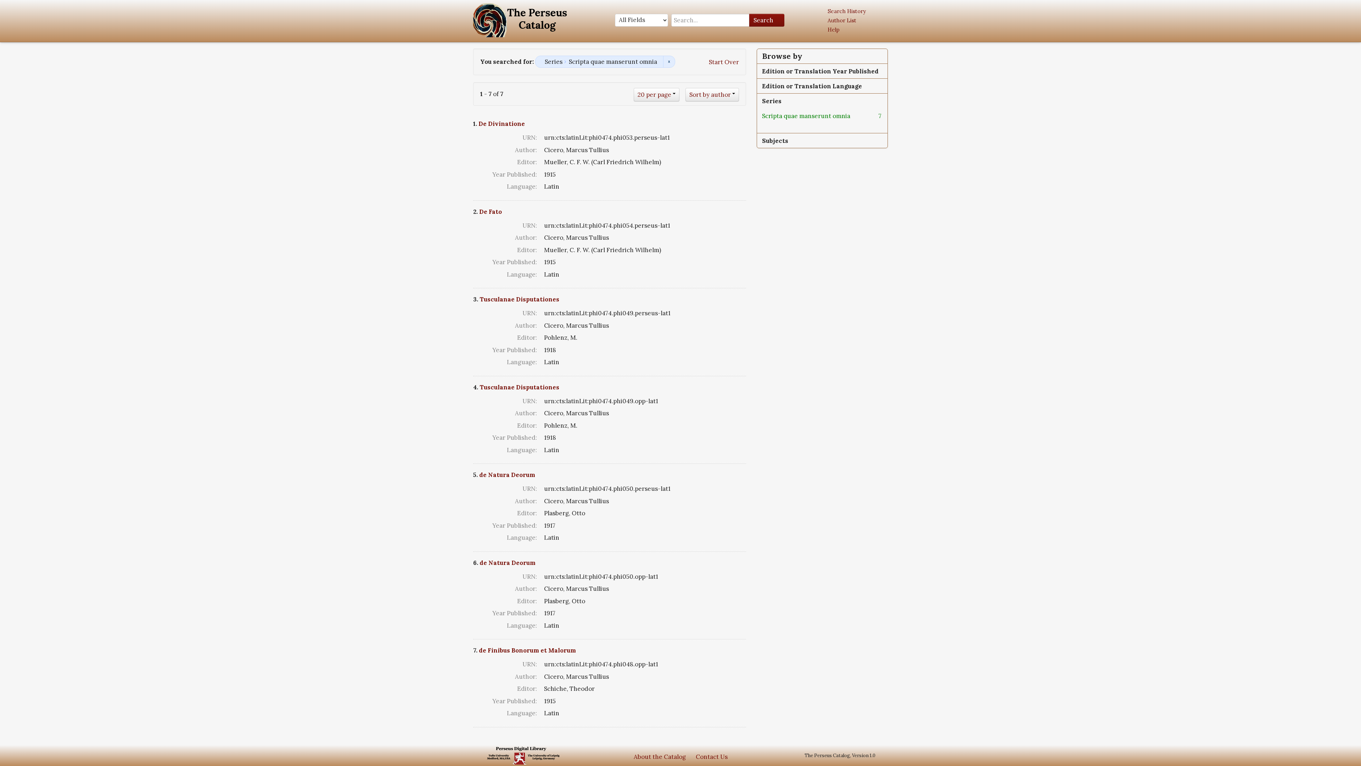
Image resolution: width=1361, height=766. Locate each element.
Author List (842, 20)
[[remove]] (856, 116)
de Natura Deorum (507, 475)
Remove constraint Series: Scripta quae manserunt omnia (669, 61)
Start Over (724, 62)
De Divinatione (501, 124)
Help (834, 29)
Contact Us (712, 757)
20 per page (654, 95)
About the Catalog (660, 757)
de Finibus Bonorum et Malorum (527, 650)
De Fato (490, 212)
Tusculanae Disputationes (519, 299)
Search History (847, 11)
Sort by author (710, 95)
